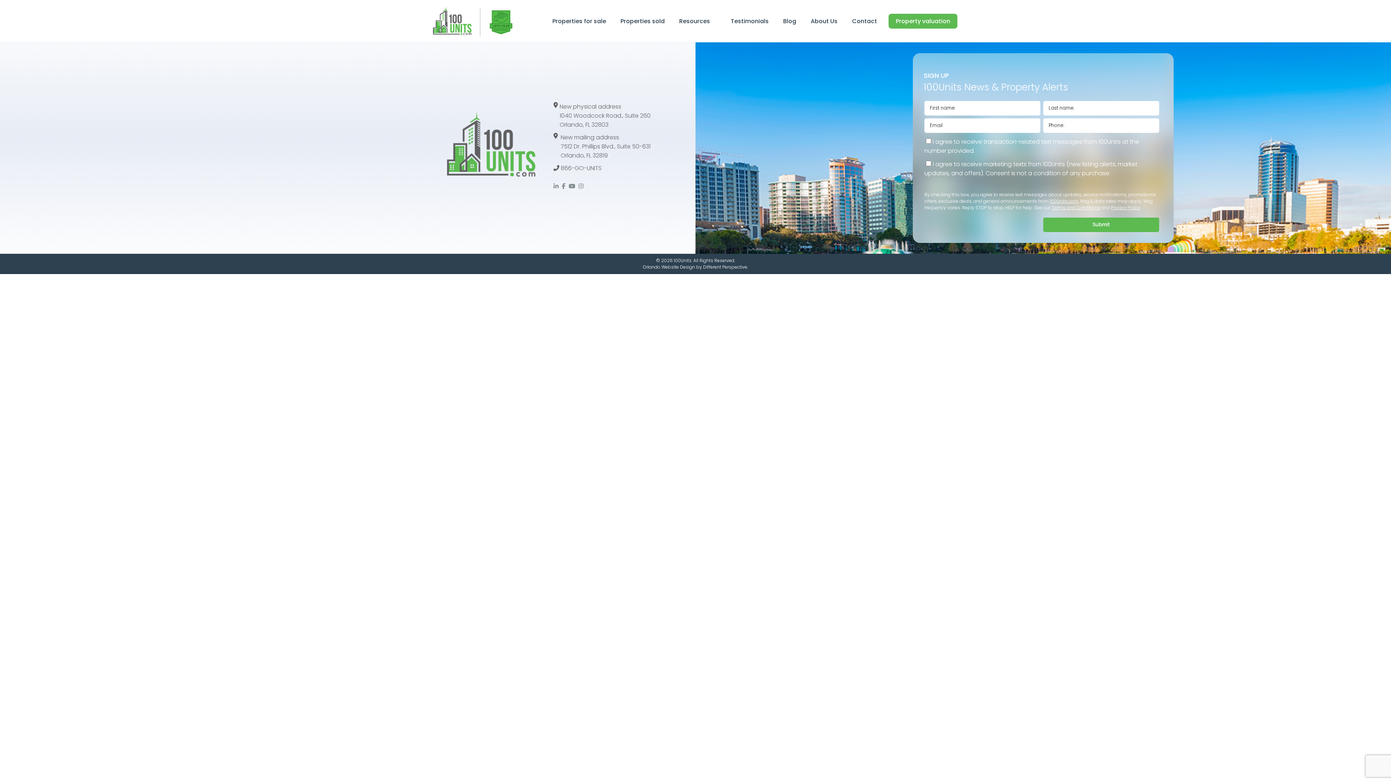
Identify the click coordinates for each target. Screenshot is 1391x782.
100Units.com (1064, 201)
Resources (694, 21)
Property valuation (923, 21)
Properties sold (643, 21)
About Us (824, 21)
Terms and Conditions (1076, 208)
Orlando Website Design (669, 267)
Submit (1101, 224)
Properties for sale (579, 21)
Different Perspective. (725, 267)
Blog (789, 21)
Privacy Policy (1125, 208)
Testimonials (750, 21)
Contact (864, 21)
